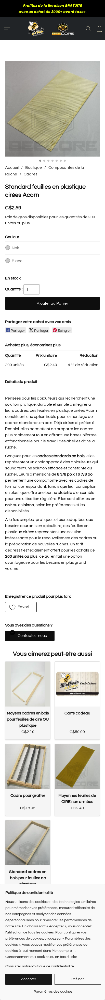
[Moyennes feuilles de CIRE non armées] (77, 766)
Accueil (12, 167)
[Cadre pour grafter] (27, 766)
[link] (53, 990)
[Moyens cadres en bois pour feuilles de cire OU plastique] (27, 684)
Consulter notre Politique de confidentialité (39, 966)
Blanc (17, 261)
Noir (15, 248)
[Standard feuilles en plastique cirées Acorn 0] (52, 109)
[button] (52, 28)
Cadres (30, 174)
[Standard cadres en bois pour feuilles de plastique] (27, 842)
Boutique (33, 167)
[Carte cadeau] (77, 684)
